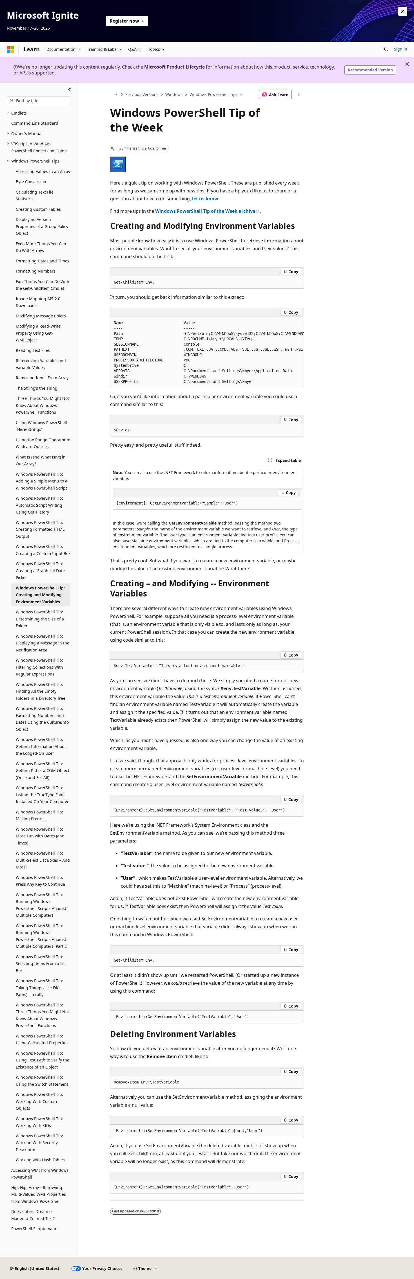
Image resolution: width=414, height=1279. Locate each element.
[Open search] (386, 49)
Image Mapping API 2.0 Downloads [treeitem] (38, 302)
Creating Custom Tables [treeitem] (38, 209)
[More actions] (299, 94)
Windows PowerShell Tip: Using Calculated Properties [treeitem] (42, 1039)
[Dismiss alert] (402, 11)
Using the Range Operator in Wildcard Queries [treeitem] (43, 443)
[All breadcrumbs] (115, 94)
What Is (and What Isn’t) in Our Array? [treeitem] (41, 460)
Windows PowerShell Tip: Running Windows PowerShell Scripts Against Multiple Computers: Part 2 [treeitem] (41, 936)
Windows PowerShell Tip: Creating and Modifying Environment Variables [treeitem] (40, 594)
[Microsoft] (10, 49)
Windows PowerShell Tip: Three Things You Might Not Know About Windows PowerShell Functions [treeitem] (42, 1015)
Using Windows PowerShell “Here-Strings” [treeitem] (41, 426)
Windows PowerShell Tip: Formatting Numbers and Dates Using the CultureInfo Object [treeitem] (42, 719)
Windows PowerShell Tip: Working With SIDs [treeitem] (39, 1122)
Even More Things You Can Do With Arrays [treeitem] (41, 247)
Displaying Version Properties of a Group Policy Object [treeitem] (42, 226)
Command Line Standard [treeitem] (34, 123)
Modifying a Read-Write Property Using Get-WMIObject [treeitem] (38, 333)
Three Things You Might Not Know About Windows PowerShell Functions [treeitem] (42, 405)
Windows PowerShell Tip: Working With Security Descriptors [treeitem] (39, 1142)
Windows (173, 94)
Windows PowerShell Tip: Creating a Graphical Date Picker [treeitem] (40, 570)
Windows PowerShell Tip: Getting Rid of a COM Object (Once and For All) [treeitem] (42, 770)
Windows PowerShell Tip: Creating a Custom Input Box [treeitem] (43, 550)
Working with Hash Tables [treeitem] (40, 1159)
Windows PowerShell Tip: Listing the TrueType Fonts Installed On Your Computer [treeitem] (42, 794)
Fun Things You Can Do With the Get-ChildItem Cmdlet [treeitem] (42, 285)
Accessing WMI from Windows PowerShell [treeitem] (39, 1174)
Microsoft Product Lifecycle (174, 67)
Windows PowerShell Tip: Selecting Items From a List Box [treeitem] (41, 963)
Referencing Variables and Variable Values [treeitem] (41, 364)
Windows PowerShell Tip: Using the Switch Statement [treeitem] (42, 1080)
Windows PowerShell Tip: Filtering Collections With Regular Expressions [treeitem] (39, 667)
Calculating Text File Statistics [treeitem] (35, 195)
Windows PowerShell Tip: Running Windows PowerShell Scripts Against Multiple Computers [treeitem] (41, 905)
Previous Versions (142, 94)
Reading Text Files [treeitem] (33, 350)
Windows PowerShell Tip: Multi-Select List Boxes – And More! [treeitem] (43, 860)
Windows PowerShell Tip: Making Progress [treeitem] (39, 815)
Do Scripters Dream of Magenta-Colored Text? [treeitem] (33, 1215)
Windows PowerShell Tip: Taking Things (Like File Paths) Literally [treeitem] (39, 987)
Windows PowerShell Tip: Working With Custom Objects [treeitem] (39, 1101)
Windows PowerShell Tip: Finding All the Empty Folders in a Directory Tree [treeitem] (40, 691)
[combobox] (38, 100)
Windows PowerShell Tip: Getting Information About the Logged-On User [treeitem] (41, 746)
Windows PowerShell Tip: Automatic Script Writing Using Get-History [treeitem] (39, 505)
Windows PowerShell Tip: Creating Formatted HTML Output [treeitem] (40, 529)
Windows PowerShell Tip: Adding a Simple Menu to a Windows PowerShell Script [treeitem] (41, 481)
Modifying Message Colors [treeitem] (41, 316)
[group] (207, 352)
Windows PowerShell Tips (214, 94)
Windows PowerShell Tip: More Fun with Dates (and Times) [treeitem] (40, 836)
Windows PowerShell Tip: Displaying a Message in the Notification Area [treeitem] (42, 643)
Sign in (400, 49)
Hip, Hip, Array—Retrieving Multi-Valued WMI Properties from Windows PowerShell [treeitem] (38, 1194)
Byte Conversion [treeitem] (31, 181)
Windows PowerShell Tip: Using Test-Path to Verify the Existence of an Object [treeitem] (42, 1060)
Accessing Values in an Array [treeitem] (43, 171)
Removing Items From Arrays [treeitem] (43, 377)
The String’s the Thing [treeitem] (36, 388)
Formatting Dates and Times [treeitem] (42, 261)
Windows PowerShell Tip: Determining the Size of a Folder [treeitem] (40, 618)
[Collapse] (70, 89)
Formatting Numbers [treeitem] (35, 271)
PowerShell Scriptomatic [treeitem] (34, 1228)
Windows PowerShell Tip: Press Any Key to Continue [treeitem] (40, 881)
